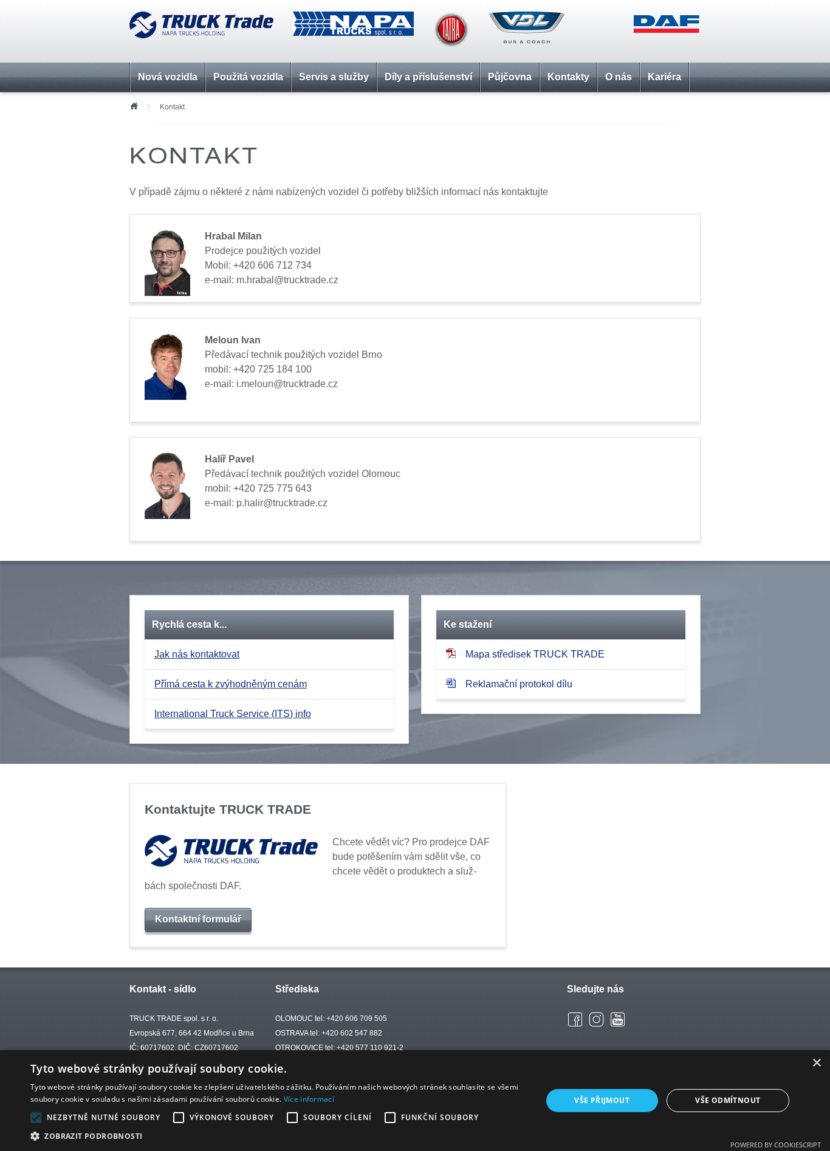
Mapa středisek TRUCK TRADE (535, 654)
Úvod (133, 105)
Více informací (309, 1099)
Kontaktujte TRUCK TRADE (228, 809)
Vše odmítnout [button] (727, 1100)
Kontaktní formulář (198, 919)
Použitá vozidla (248, 77)
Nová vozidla (167, 77)
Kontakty (568, 77)
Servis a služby (334, 77)
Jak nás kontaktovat (196, 654)
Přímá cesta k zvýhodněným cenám (230, 684)
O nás (618, 77)
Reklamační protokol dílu (518, 684)
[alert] (415, 1100)
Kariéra (664, 77)
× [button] (816, 1063)
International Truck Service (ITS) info (232, 714)
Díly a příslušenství (428, 77)
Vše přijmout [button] (601, 1100)
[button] (278, 1136)
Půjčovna (510, 77)
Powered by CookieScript (775, 1144)
